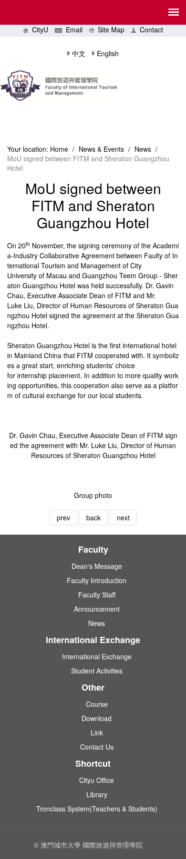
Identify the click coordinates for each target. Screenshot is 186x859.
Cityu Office (96, 780)
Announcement (97, 609)
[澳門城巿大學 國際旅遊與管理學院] (93, 89)
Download (97, 718)
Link (97, 732)
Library (96, 794)
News (142, 149)
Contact (149, 29)
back (93, 517)
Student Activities (97, 670)
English (108, 53)
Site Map (109, 29)
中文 (78, 53)
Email (72, 29)
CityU (38, 29)
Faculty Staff (96, 594)
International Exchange (97, 656)
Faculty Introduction (96, 580)
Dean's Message (97, 566)
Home (59, 149)
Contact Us (97, 747)
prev (63, 517)
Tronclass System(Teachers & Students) (96, 808)
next (123, 517)
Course (97, 704)
